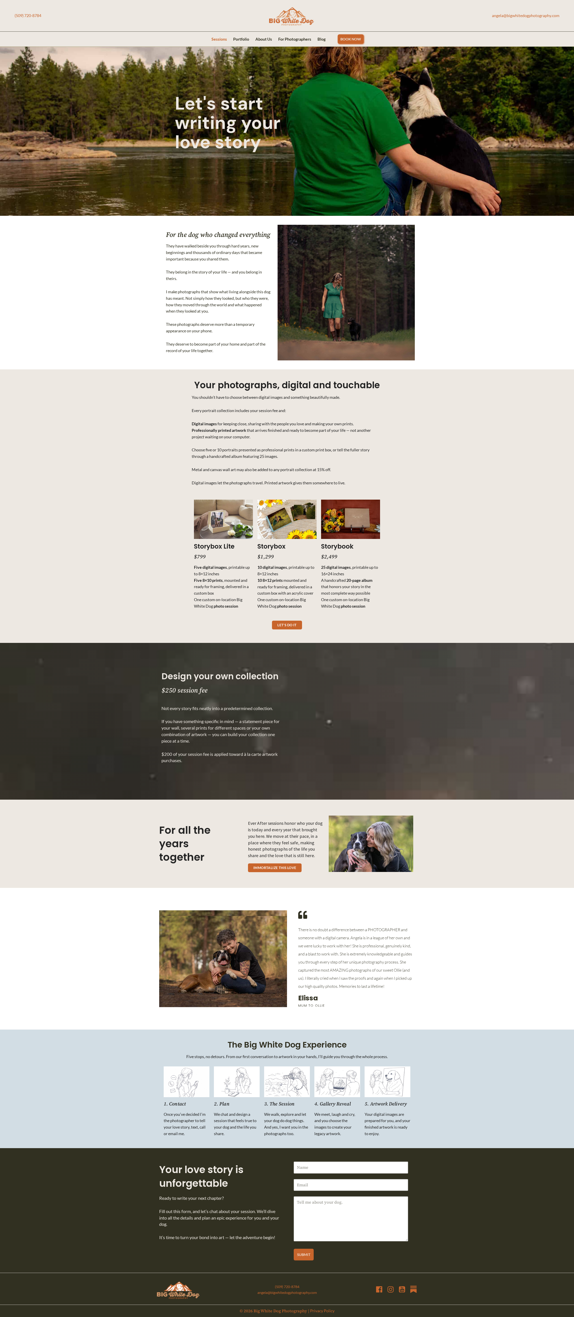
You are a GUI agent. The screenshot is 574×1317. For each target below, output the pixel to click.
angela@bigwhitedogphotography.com (525, 15)
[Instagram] (390, 1289)
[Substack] (413, 1289)
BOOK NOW (350, 39)
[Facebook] (379, 1289)
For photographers (294, 39)
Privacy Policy (322, 1310)
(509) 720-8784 (28, 15)
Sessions (219, 39)
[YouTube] (402, 1289)
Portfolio (241, 39)
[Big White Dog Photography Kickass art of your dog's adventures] (291, 16)
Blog (321, 39)
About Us (263, 39)
